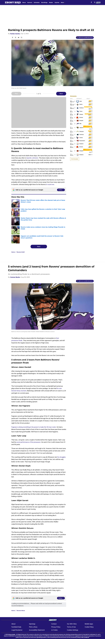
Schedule (37, 2)
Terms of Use (71, 627)
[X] (94, 2)
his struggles (61, 457)
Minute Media (11, 634)
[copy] (21, 37)
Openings (32, 624)
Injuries (57, 2)
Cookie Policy (89, 627)
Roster (51, 2)
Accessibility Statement (37, 630)
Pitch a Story (33, 627)
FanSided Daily (16, 627)
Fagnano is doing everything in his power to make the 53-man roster (33, 427)
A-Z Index (54, 630)
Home (13, 252)
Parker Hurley (15, 33)
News (24, 2)
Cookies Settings (72, 630)
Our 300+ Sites (72, 624)
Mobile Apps (89, 624)
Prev (16, 94)
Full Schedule (74, 159)
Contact (54, 624)
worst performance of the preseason (28, 442)
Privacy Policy (55, 627)
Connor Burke (15, 277)
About (13, 624)
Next (61, 94)
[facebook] (91, 2)
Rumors (29, 2)
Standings (44, 2)
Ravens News (21, 610)
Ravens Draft (21, 252)
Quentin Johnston (32, 158)
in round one (50, 184)
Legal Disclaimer (16, 630)
